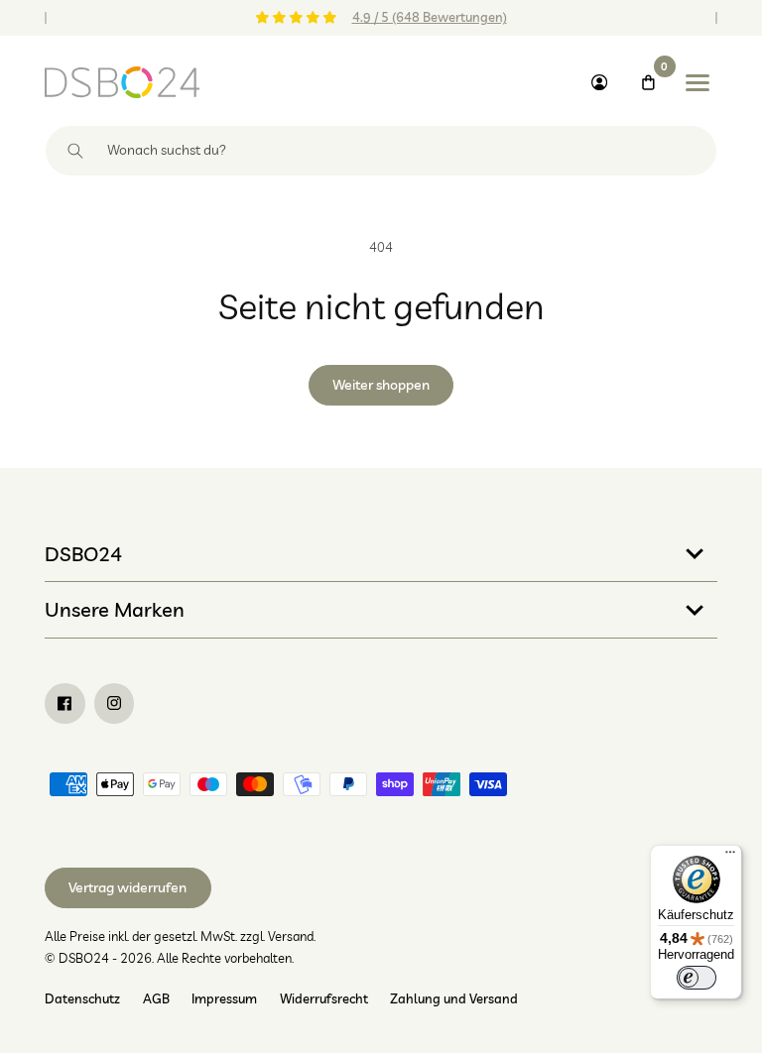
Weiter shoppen (381, 385)
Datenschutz (82, 998)
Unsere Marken (115, 609)
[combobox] (381, 151)
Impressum (224, 998)
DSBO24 (83, 553)
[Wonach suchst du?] (76, 151)
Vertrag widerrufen (127, 887)
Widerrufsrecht (324, 998)
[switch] (696, 978)
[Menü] (730, 857)
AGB (156, 998)
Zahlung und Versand (454, 998)
